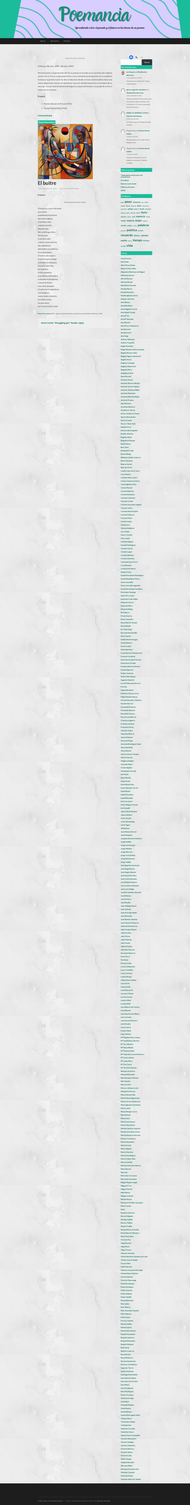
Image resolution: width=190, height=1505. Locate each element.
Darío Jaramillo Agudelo (130, 585)
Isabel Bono (125, 791)
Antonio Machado (128, 393)
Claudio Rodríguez (128, 545)
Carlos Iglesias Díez (128, 484)
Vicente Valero (127, 1452)
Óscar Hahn (125, 1263)
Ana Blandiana (126, 306)
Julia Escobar (126, 933)
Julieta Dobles (126, 946)
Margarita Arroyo (128, 1091)
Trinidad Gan (126, 1425)
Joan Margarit (126, 835)
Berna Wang (126, 454)
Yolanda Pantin (127, 1476)
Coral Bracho (126, 565)
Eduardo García (127, 602)
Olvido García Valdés (129, 1260)
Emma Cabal (126, 646)
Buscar (147, 62)
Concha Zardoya (127, 558)
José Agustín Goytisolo (130, 865)
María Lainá (125, 1108)
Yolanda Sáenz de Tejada (131, 1479)
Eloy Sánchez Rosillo (129, 633)
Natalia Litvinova (128, 1213)
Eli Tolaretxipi (126, 629)
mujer (138, 220)
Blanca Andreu (127, 461)
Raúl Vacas (125, 1347)
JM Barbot (125, 828)
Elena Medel (126, 626)
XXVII (123, 190)
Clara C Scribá (126, 535)
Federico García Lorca (130, 693)
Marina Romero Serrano (130, 1135)
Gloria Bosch (126, 751)
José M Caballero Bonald (131, 892)
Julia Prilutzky (126, 940)
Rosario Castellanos (129, 1364)
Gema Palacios (127, 737)
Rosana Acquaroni (128, 1361)
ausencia (136, 202)
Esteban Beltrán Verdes (130, 666)
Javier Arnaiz (126, 818)
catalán (123, 206)
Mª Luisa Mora (126, 1061)
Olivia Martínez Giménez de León (134, 1256)
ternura (130, 241)
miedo (123, 221)
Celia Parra (125, 525)
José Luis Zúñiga (127, 889)
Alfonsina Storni (127, 275)
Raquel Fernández (128, 1334)
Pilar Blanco (125, 1307)
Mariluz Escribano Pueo (130, 1132)
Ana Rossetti (126, 333)
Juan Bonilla (125, 902)
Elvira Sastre (126, 636)
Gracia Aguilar (126, 767)
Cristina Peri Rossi (128, 569)
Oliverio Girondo (128, 1253)
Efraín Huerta (126, 616)
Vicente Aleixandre (128, 1439)
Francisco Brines (127, 724)
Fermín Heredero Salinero (131, 700)
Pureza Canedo (127, 1321)
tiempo (137, 240)
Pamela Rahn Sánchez (129, 1273)
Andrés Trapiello (127, 343)
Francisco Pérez (127, 727)
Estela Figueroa (127, 670)
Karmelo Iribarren (128, 953)
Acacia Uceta (126, 258)
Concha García (127, 548)
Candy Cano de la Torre (130, 471)
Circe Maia (125, 532)
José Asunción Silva (128, 875)
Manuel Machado (128, 1074)
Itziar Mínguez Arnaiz (129, 805)
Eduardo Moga (127, 609)
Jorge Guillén (126, 842)
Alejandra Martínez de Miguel (133, 272)
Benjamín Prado (127, 450)
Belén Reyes (126, 444)
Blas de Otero (126, 467)
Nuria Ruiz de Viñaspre (130, 1233)
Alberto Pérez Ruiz (128, 268)
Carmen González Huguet (131, 505)
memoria (140, 216)
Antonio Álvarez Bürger (130, 383)
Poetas (67, 41)
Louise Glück (126, 1000)
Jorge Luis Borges (128, 845)
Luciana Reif (126, 1004)
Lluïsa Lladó (125, 987)
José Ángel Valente (128, 872)
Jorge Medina (126, 849)
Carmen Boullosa (128, 494)
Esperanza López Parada (131, 660)
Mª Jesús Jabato (127, 1057)
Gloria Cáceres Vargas (130, 754)
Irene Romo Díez (127, 784)
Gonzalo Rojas (126, 764)
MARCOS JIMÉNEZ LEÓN (136, 113)
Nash (123, 1209)
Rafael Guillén (126, 1324)
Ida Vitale (124, 774)
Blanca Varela (126, 464)
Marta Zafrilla (126, 1162)
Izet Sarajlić (125, 808)
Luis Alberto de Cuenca (130, 1007)
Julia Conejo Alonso (129, 929)
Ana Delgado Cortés (129, 309)
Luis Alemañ (126, 1010)
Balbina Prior (126, 427)
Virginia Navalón (127, 1462)
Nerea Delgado (127, 1216)
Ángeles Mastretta (128, 366)
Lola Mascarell (127, 990)
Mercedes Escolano (129, 1179)
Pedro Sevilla (126, 1297)
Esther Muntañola (128, 676)
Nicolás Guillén (127, 1219)
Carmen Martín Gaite (129, 511)
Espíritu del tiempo (134, 116)
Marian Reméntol (128, 1125)
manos (129, 216)
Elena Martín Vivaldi (129, 623)
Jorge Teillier (126, 862)
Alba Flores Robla (128, 265)
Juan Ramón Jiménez (129, 919)
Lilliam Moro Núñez (128, 980)
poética (132, 230)
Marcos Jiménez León (129, 1088)
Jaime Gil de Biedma (129, 811)
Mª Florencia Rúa (127, 1051)
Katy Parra (125, 956)
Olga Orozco (126, 1250)
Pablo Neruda (126, 1267)
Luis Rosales (126, 1024)
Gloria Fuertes (126, 757)
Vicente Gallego (127, 1442)
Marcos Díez (126, 1085)
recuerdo (127, 235)
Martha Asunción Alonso (131, 1165)
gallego (130, 209)
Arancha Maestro (128, 407)
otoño (135, 226)
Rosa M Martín (127, 1358)
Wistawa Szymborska (130, 1469)
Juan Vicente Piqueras (130, 923)
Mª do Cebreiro (127, 1044)
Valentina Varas (127, 1432)
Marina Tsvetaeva (128, 1139)
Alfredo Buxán (127, 282)
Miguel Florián (126, 1189)
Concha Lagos (126, 552)
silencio (137, 235)
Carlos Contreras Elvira (130, 481)
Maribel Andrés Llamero (131, 1128)
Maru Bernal (126, 1169)
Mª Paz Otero (126, 1064)
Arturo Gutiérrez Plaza (130, 413)
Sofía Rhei (125, 1402)
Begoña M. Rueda (128, 440)
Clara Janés (125, 538)
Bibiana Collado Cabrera (131, 457)
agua (122, 202)
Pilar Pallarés (126, 1314)
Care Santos (126, 474)
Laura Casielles (127, 970)
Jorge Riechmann (128, 859)
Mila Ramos (125, 1192)
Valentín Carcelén (128, 1429)
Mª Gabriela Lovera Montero (132, 1054)
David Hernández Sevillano (132, 589)
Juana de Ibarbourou (129, 926)
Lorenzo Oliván (127, 993)
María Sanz (125, 1118)
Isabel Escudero (127, 795)
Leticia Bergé (126, 977)
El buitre (47, 183)
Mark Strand (126, 1145)
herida (142, 209)
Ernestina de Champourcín (131, 653)
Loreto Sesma (126, 997)
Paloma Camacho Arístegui (132, 1270)
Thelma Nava (126, 1418)
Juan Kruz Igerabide (129, 913)
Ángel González (127, 346)
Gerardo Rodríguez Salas (131, 744)
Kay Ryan (124, 960)
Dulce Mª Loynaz (127, 596)
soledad (144, 235)
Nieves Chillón (126, 1223)
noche (123, 225)
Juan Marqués (126, 916)
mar (133, 217)
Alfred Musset (126, 279)
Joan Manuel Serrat (129, 832)
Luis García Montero (129, 1020)
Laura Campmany (128, 966)
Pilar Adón (125, 1304)
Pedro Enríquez (127, 1287)
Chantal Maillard (127, 528)
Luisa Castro (126, 1027)
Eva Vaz (124, 687)
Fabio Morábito (127, 690)
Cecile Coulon (126, 521)
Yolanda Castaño (128, 1472)
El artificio (125, 180)
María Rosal (125, 1115)
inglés (128, 213)
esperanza (124, 209)
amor (128, 201)
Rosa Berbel (126, 1354)
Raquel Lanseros (127, 1337)
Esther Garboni (127, 673)
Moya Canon (126, 1206)
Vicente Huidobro (128, 1445)
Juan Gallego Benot (128, 906)
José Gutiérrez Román (130, 886)
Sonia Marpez (126, 1412)
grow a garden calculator (136, 90)
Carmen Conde (127, 501)
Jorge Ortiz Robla (128, 855)
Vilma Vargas (126, 1459)
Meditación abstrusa (134, 93)
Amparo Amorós (127, 299)
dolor (139, 206)
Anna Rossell (126, 376)
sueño (124, 240)
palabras (143, 225)
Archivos (54, 41)
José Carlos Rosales (129, 879)
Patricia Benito (127, 1277)
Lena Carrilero (126, 973)
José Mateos (126, 896)
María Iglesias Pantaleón (131, 1105)
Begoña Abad (126, 437)
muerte (130, 220)
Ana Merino (125, 322)
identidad (148, 209)
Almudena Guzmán (128, 285)
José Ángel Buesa (128, 869)
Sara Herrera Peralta (129, 1381)
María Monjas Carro (129, 1112)
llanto (138, 213)
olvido (129, 225)
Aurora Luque (126, 420)
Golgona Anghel (127, 761)
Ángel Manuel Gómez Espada (132, 349)
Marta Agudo (126, 1149)
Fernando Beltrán (128, 710)
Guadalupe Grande (128, 771)
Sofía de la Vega (127, 1398)
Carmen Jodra (126, 508)
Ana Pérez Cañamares (130, 326)
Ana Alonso (125, 302)
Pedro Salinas (126, 1294)
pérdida (140, 230)
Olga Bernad (126, 1243)
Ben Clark (125, 447)
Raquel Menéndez (128, 1341)
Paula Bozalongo (127, 1283)
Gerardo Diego (127, 741)
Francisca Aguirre (128, 720)
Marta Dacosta (127, 1152)
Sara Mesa (125, 1385)
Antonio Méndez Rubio (130, 397)
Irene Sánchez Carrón (129, 788)
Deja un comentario (69, 188)
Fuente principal (45, 115)
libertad (133, 213)
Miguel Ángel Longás (129, 1182)
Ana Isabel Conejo (128, 312)
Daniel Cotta (126, 572)
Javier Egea (125, 825)
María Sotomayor (128, 1122)
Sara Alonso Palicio (128, 1378)
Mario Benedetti (127, 1142)
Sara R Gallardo (127, 1388)
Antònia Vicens (127, 380)
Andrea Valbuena (128, 339)
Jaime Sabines (126, 815)
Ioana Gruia (125, 781)
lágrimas (123, 217)
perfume (123, 230)
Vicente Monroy (127, 1449)
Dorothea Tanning (128, 592)
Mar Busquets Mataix (129, 1078)
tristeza (146, 241)
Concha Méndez (127, 555)
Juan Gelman (126, 909)
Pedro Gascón (126, 1290)
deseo (128, 206)
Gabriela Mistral (127, 734)
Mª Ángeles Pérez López (130, 1037)
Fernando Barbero (128, 707)
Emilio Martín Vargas (129, 639)
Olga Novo (125, 1246)
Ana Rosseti (125, 329)
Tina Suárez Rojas (128, 1422)
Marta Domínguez (128, 1155)
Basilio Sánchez (127, 434)
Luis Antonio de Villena (130, 1014)
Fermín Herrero (127, 703)
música (145, 221)
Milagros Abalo (127, 1196)
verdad (123, 246)
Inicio (43, 41)
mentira (148, 216)
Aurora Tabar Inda (128, 424)
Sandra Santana (127, 1371)
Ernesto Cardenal (128, 656)
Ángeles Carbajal (127, 363)
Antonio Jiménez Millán (130, 390)
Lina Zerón (125, 983)
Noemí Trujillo (126, 1226)
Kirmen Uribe (126, 963)
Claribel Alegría (127, 542)
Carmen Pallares (127, 515)
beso (146, 202)
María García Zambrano (130, 1101)
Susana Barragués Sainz (130, 1415)
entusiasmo (145, 206)
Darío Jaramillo (127, 582)
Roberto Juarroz (127, 1351)
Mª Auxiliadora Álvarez (130, 1041)
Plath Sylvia (125, 1317)
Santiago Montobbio (129, 1375)
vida (129, 245)
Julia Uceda (125, 943)
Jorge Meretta (127, 852)
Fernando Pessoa (128, 714)
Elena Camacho (127, 619)
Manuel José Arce (128, 1071)
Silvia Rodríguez (127, 1391)
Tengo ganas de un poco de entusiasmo (132, 176)
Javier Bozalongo (128, 822)
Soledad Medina (127, 1405)
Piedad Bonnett (127, 1300)
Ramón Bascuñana (46, 122)
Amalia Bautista (127, 292)
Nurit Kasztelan (127, 1236)
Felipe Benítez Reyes (129, 697)
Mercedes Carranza (129, 1176)
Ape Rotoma (126, 403)
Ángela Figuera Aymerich (131, 356)
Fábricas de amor (128, 187)
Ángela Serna (126, 359)
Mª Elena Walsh (127, 1047)
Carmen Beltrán (127, 491)
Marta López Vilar (128, 1159)
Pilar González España (130, 1310)
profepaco (130, 72)
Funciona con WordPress (50, 1501)
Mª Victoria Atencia (129, 1068)
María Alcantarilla (128, 1095)
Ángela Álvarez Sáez (129, 353)
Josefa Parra (126, 899)
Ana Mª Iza (125, 316)
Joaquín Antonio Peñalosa (131, 838)
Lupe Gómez (126, 1034)
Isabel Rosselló (127, 798)
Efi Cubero (125, 612)
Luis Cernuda (126, 1017)
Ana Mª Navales (127, 319)
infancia (123, 213)
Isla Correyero (126, 801)
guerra (136, 209)
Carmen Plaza (126, 518)
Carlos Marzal (126, 488)
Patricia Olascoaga (128, 1280)
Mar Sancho (125, 1081)
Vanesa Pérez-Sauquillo (130, 1435)
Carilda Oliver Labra (129, 477)
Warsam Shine (126, 1466)
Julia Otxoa (125, 936)
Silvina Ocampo (127, 1395)
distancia (133, 206)
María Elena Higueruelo (130, 1098)
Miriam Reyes (126, 1199)
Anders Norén (103, 1501)
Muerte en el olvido (128, 184)
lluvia (144, 212)
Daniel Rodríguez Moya (130, 579)
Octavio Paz (126, 1240)
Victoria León (126, 1455)
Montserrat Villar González (132, 1203)
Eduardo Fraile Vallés (129, 599)
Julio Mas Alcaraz (128, 950)
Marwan (124, 1172)
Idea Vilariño (126, 778)
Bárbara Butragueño (129, 430)
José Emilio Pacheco (129, 882)
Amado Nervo (126, 289)
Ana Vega (124, 336)
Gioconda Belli (126, 747)
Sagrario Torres (127, 1368)
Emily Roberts (126, 643)
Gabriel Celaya (127, 730)
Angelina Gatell (127, 373)
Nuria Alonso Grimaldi (130, 1230)
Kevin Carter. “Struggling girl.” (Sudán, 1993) (62, 323)
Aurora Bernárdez (128, 417)
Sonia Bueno (126, 1408)
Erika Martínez (127, 649)
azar (142, 202)
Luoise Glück (126, 1031)
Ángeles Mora (126, 370)
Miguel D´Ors (126, 1186)
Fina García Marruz (128, 717)
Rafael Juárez (126, 1327)
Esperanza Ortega (128, 663)
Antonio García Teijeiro (130, 386)
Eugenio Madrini (127, 680)
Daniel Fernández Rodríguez (132, 575)
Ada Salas (125, 262)
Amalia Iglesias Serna (129, 295)
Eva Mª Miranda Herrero (131, 683)
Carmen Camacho (128, 498)
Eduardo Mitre (127, 606)
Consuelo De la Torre (129, 562)
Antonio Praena (127, 400)
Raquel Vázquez (127, 1344)
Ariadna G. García (128, 410)
